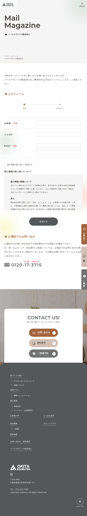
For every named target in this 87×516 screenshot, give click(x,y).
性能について (19, 385)
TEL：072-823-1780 (19, 489)
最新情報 (13, 434)
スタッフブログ (50, 423)
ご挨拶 (16, 429)
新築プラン (14, 390)
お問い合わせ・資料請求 (20, 441)
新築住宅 (17, 406)
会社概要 (13, 423)
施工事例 (13, 401)
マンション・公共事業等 (23, 410)
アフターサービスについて (24, 381)
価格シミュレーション (22, 395)
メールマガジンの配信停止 (21, 449)
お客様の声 (14, 416)
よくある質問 (49, 416)
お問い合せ (14, 56)
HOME (6, 56)
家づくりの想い (16, 375)
